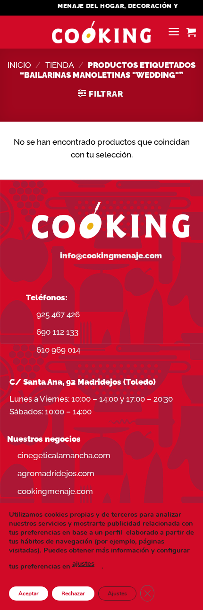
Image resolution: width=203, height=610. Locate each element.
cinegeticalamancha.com (63, 455)
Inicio (19, 65)
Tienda (59, 65)
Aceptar (28, 593)
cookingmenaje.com (55, 491)
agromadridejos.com (55, 473)
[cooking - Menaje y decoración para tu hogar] (102, 32)
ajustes (83, 563)
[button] (174, 32)
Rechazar (73, 593)
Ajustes (117, 593)
